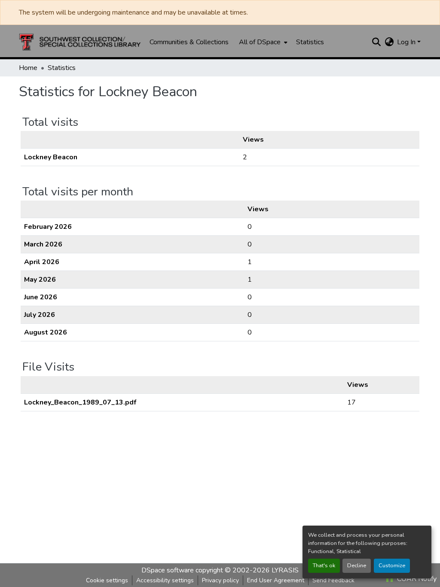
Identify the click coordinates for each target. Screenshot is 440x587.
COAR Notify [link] (416, 579)
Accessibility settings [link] (165, 580)
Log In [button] (407, 42)
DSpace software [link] (167, 570)
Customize (392, 565)
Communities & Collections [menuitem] (189, 42)
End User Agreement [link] (275, 580)
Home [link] (28, 68)
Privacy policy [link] (220, 580)
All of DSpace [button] (260, 42)
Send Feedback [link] (333, 580)
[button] (80, 42)
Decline (356, 565)
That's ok (324, 565)
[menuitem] (262, 42)
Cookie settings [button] (107, 580)
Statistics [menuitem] (310, 42)
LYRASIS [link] (285, 570)
